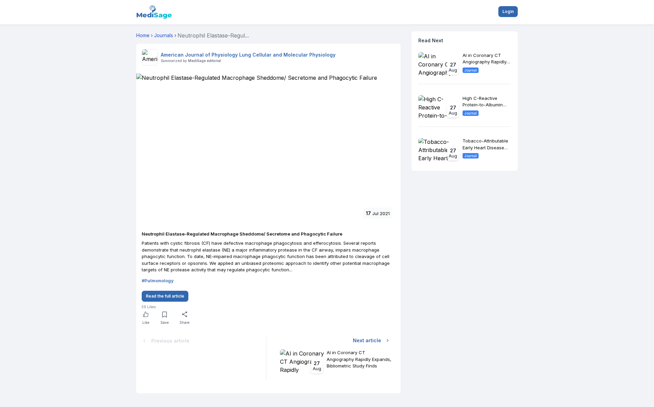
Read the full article (165, 296)
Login (508, 11)
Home (143, 35)
